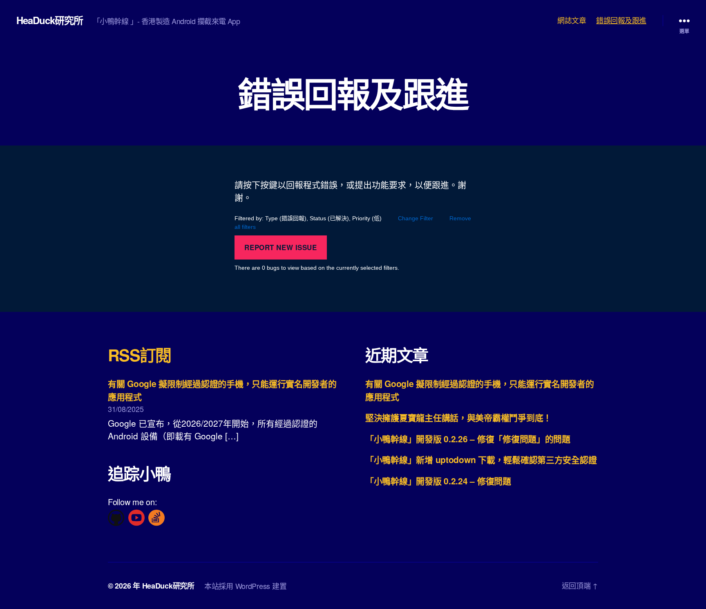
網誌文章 (571, 20)
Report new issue (280, 247)
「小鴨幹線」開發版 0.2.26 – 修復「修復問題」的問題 (467, 438)
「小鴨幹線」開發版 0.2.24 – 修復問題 (438, 481)
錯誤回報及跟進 (621, 20)
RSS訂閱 (139, 354)
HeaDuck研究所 (49, 20)
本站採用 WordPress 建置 (245, 585)
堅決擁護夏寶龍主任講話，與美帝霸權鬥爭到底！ (458, 417)
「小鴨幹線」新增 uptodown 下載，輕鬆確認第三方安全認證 (481, 459)
